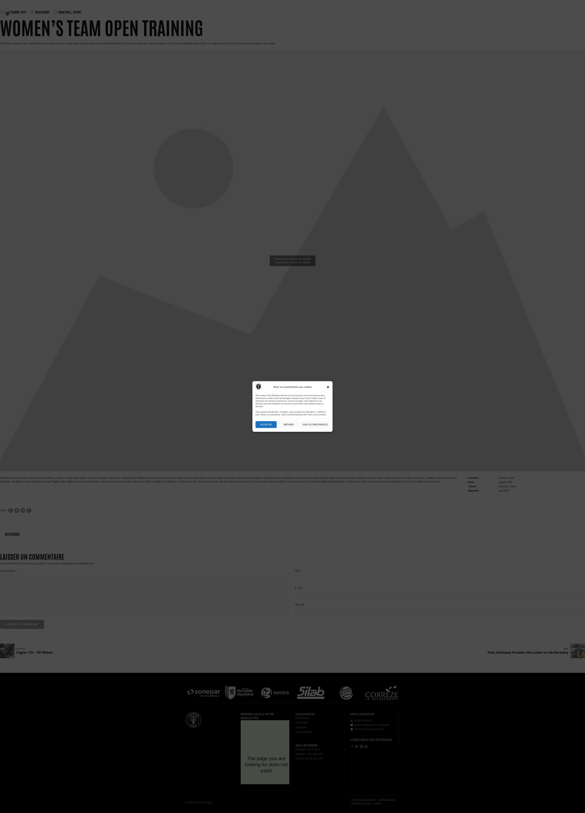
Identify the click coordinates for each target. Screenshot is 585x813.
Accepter (266, 424)
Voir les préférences (315, 424)
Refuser (289, 424)
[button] (328, 387)
